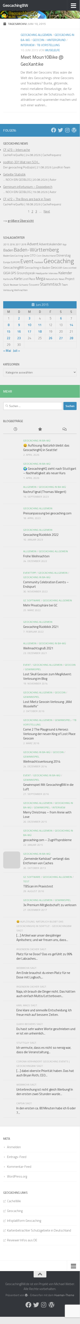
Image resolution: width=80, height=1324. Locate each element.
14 (71, 324)
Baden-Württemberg (36, 249)
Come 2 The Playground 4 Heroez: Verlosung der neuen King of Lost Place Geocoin (49, 734)
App (64, 244)
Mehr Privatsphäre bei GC (40, 605)
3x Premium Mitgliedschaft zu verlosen (49, 905)
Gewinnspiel (33, 669)
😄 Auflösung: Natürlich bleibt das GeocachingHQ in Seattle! (46, 447)
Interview (27, 45)
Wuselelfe (52, 50)
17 (29, 331)
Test (26, 881)
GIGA (6, 272)
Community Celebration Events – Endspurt (46, 584)
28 (71, 338)
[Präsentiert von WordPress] (26, 1295)
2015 (6, 244)
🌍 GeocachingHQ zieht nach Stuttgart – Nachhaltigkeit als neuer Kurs (49, 470)
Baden (8, 250)
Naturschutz (52, 279)
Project (69, 278)
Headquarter (42, 273)
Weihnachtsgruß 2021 (38, 648)
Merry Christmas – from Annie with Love (47, 814)
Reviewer (14, 285)
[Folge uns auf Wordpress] (74, 130)
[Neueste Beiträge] (15, 429)
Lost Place (29, 279)
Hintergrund (56, 40)
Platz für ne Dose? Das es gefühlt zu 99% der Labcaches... (44, 956)
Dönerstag (63, 255)
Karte (18, 278)
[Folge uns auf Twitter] (60, 130)
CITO (33, 255)
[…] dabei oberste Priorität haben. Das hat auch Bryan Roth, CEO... (45, 1073)
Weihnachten (21, 290)
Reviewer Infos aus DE (22, 1240)
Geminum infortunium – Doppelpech (27, 186)
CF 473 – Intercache (16, 149)
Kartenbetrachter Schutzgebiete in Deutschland (39, 1230)
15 (8, 331)
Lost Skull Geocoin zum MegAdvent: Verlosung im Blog (47, 676)
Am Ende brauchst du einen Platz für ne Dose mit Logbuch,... (43, 975)
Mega (40, 278)
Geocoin (38, 40)
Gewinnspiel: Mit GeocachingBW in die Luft (48, 787)
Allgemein (29, 487)
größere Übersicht (21, 220)
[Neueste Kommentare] (64, 429)
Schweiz (23, 285)
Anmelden (14, 1147)
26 (50, 338)
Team (65, 285)
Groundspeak (26, 273)
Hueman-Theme (64, 1295)
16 (19, 331)
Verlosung (8, 290)
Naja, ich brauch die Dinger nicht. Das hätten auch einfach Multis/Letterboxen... (45, 993)
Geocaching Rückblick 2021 (41, 626)
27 (61, 338)
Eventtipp (29, 573)
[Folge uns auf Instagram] (67, 130)
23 (19, 338)
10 (29, 324)
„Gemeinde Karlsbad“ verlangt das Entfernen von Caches (46, 861)
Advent (32, 244)
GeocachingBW (15, 5)
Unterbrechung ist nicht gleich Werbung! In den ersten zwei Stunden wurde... (44, 1091)
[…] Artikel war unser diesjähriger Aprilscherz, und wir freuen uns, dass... (42, 937)
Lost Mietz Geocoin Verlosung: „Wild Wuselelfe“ (47, 704)
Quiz (6, 284)
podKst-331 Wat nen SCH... (21, 162)
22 (8, 338)
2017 (18, 244)
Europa (6, 262)
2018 (23, 244)
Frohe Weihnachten (36, 556)
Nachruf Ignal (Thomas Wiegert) (44, 491)
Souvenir (34, 285)
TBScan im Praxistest (38, 886)
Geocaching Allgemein (36, 35)
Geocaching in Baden (37, 267)
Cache (26, 255)
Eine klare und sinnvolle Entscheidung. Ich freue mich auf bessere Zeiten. (44, 1012)
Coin (38, 256)
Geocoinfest (69, 268)
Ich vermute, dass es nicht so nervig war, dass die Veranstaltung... (43, 1049)
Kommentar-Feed (19, 1166)
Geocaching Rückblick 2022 (41, 534)
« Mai (7, 350)
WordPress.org (17, 1176)
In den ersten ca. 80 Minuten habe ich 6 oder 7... (46, 1110)
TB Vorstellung (48, 45)
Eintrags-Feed (16, 1156)
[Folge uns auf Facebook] (53, 130)
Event (27, 261)
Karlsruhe (8, 279)
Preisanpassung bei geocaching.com (47, 513)
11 (39, 324)
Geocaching (59, 260)
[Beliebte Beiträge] (40, 429)
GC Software (31, 600)
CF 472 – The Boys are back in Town (27, 199)
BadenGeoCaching (13, 256)
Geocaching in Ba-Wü (36, 440)
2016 (12, 244)
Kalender (65, 273)
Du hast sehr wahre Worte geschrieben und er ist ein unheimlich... (45, 1031)
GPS (13, 273)
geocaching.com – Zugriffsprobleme (47, 839)
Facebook (38, 262)
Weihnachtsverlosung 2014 (41, 761)
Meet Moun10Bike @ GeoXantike (42, 60)
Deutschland (49, 256)
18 (39, 331)
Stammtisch (50, 284)
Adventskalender (50, 244)
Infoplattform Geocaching (24, 1220)
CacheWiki (14, 1201)
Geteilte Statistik (14, 174)
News (61, 279)
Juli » (16, 350)
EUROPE (15, 262)
